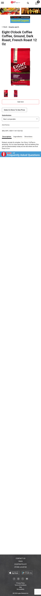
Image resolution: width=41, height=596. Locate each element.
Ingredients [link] (17, 137)
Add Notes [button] (6, 125)
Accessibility (20, 589)
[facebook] (14, 579)
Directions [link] (28, 137)
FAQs (21, 561)
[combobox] (20, 119)
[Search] (26, 3)
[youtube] (27, 579)
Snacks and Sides (15, 27)
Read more (6, 148)
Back (5, 27)
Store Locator (20, 567)
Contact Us (20, 558)
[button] (6, 94)
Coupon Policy (20, 564)
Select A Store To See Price (14, 110)
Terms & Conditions (20, 585)
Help (20, 587)
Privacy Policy (20, 583)
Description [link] (6, 137)
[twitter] (22, 579)
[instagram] (18, 579)
